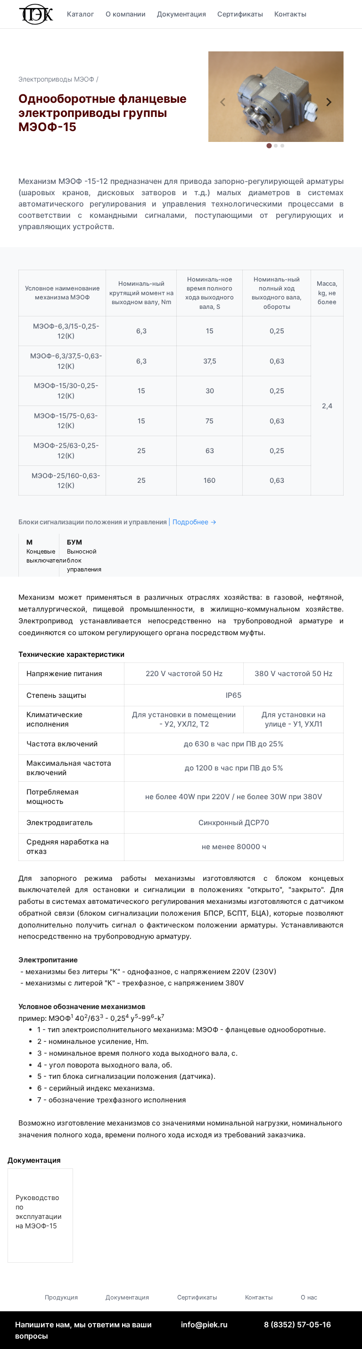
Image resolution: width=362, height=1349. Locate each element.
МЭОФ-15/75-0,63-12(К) (66, 421)
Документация (181, 14)
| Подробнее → (192, 522)
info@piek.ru (204, 1324)
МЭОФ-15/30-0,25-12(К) (66, 390)
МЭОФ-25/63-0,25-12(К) (66, 450)
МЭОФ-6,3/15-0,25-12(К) (66, 331)
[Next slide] (328, 102)
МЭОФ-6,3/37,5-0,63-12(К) (66, 361)
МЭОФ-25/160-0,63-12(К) (66, 481)
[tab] (269, 145)
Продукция (61, 1297)
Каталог (80, 14)
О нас (309, 1297)
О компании (126, 14)
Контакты (290, 14)
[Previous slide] (223, 102)
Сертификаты (240, 14)
